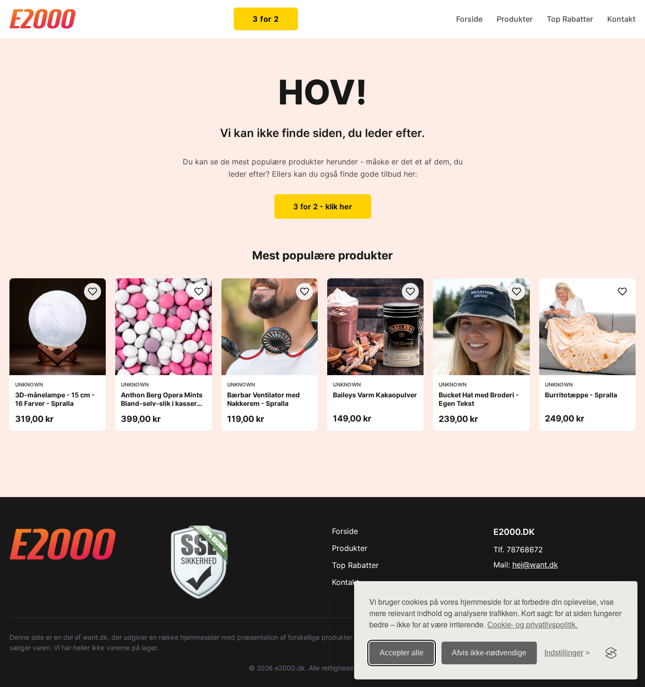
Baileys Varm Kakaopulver (375, 395)
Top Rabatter (570, 19)
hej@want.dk (535, 564)
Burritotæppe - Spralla (581, 395)
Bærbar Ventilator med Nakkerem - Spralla (263, 399)
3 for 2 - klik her (322, 206)
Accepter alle (402, 653)
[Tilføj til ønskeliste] (92, 291)
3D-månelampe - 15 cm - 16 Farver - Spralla (55, 399)
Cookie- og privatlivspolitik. (532, 624)
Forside (469, 19)
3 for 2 (266, 19)
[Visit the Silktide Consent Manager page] (611, 653)
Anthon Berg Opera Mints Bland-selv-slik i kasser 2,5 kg (162, 403)
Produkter (515, 19)
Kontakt (621, 19)
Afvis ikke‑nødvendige (489, 653)
